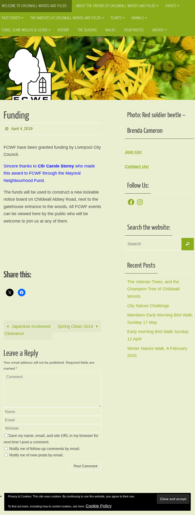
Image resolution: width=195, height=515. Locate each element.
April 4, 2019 (22, 128)
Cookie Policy (99, 506)
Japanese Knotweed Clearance (27, 329)
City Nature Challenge (148, 305)
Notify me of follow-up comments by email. (44, 447)
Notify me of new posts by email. (36, 454)
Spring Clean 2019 (76, 325)
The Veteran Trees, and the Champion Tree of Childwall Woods (153, 289)
